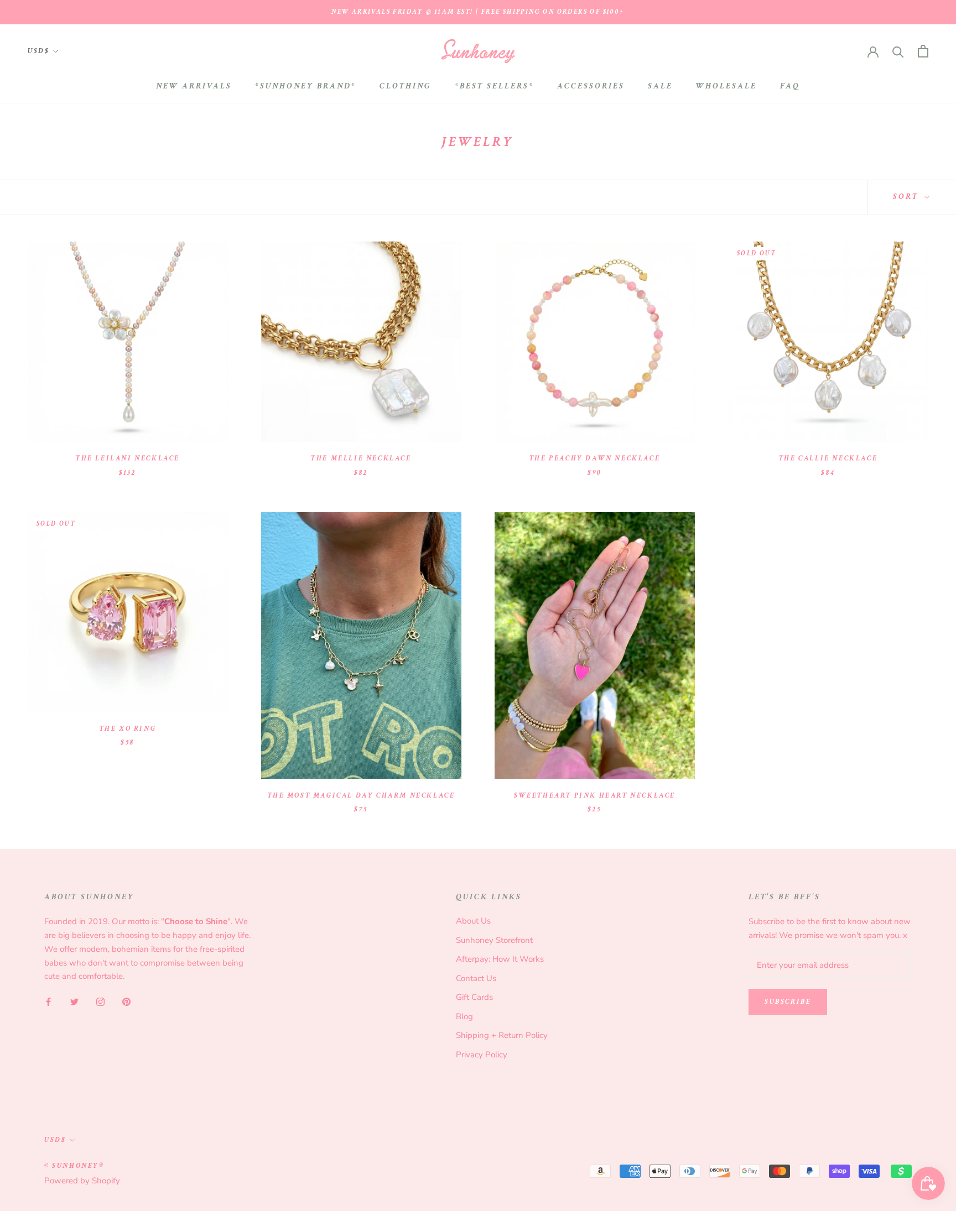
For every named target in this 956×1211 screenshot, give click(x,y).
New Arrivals (194, 86)
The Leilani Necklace (128, 458)
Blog (464, 1016)
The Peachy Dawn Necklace (594, 458)
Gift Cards (474, 997)
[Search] (898, 51)
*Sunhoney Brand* (305, 86)
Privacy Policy (481, 1054)
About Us (473, 920)
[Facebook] (48, 1001)
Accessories (591, 86)
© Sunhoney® (74, 1166)
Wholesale (726, 86)
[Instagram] (100, 1001)
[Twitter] (74, 1001)
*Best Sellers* (494, 86)
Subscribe (788, 1001)
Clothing (406, 86)
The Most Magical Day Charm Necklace (361, 795)
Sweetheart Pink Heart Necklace (595, 795)
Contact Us (476, 978)
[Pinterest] (126, 1001)
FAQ (790, 86)
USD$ (38, 51)
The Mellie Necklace (361, 458)
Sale (660, 86)
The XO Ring (128, 728)
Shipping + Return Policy (502, 1035)
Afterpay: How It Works (500, 958)
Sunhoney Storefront (494, 940)
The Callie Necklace (828, 458)
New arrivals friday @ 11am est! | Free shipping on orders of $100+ (477, 12)
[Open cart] (923, 51)
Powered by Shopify (82, 1180)
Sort (907, 196)
